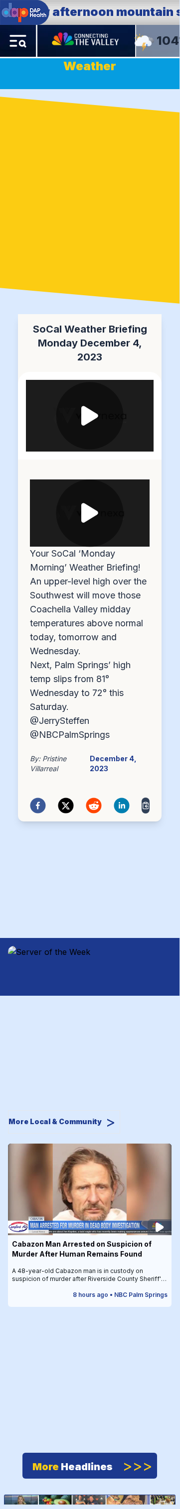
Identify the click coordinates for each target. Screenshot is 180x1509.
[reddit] (94, 805)
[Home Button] (86, 41)
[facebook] (38, 805)
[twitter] (66, 805)
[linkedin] (122, 805)
